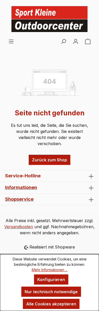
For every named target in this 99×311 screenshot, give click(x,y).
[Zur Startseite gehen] (49, 19)
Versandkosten (18, 226)
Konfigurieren (51, 279)
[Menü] (11, 41)
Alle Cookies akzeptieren (51, 303)
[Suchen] (63, 41)
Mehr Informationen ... (50, 270)
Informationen (21, 187)
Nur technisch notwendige (51, 291)
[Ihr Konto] (76, 41)
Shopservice (19, 199)
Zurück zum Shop (49, 159)
